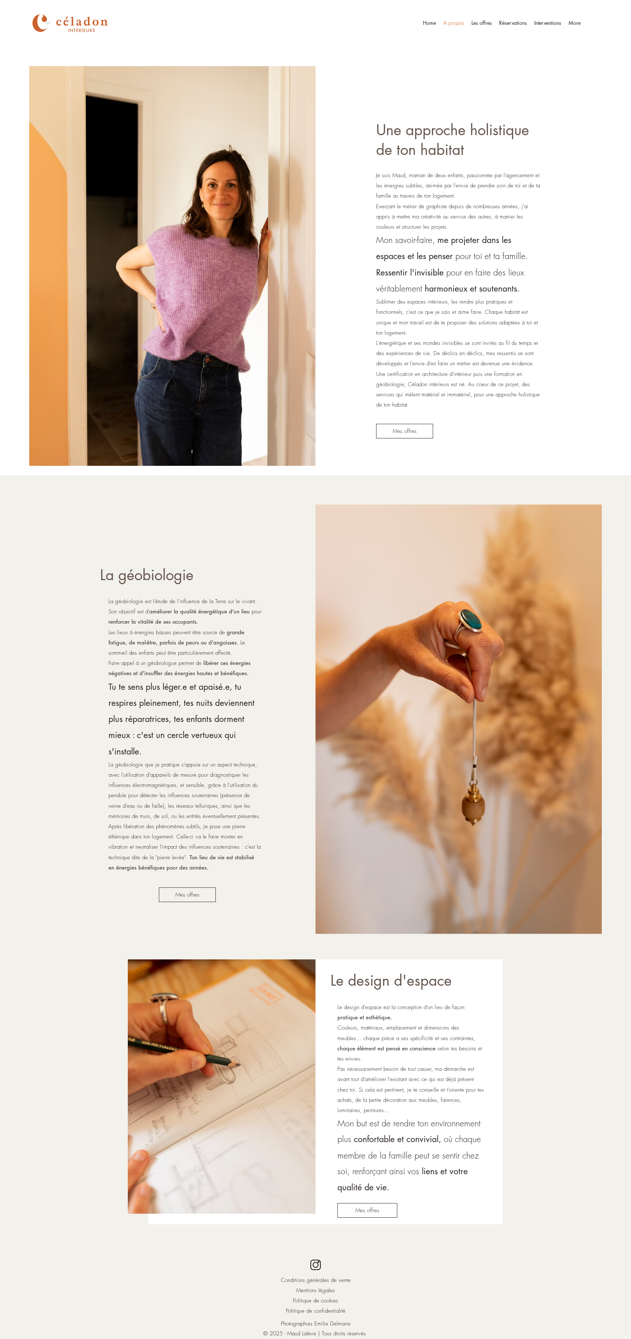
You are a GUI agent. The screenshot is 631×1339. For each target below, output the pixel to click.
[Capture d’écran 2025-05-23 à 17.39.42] (315, 1265)
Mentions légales (315, 1290)
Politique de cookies (315, 1300)
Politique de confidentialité (315, 1311)
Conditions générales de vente (316, 1280)
